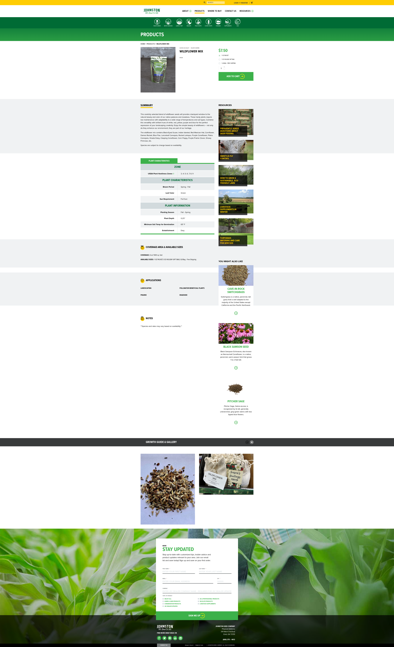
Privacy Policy (189, 645)
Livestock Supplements (208, 604)
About (185, 11)
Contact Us (230, 11)
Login (236, 2)
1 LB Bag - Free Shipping (229, 63)
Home (143, 44)
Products (199, 11)
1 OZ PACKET (225, 56)
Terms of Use (199, 645)
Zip (218, 578)
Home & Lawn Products (172, 601)
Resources (245, 11)
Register (244, 2)
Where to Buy (215, 11)
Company (165, 588)
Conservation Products (172, 604)
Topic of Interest (167, 596)
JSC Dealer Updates (171, 606)
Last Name (202, 569)
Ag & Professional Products (209, 599)
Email (165, 578)
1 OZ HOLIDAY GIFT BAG (228, 59)
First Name (166, 569)
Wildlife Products (206, 601)
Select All (167, 599)
